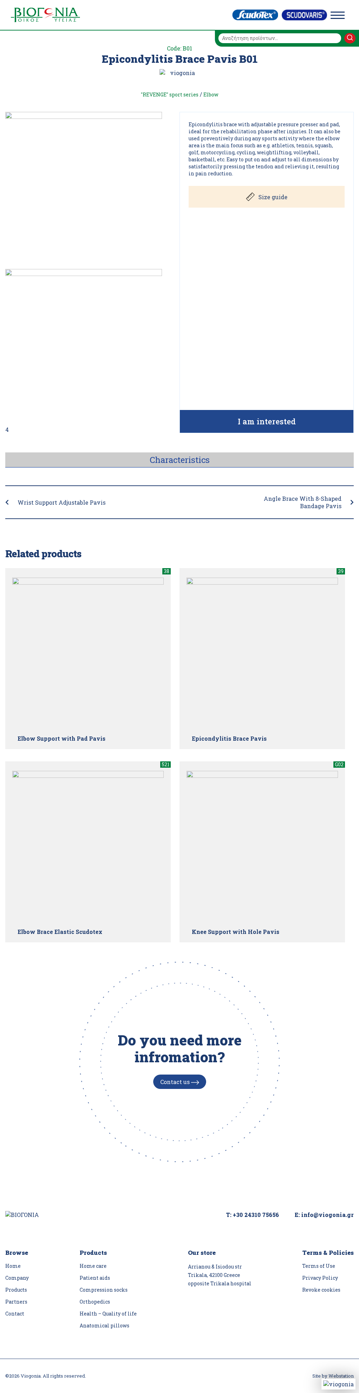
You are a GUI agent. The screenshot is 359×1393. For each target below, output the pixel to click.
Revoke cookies (321, 1289)
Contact (14, 1313)
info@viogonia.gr (327, 1214)
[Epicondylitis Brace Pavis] (262, 653)
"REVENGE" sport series (169, 94)
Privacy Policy (320, 1277)
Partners (16, 1301)
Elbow (210, 94)
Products (16, 1289)
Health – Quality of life (108, 1313)
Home (13, 1266)
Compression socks (104, 1289)
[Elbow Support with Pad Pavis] (88, 653)
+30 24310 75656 (256, 1214)
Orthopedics (95, 1301)
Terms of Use (318, 1266)
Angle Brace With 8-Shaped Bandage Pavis (302, 502)
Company (17, 1277)
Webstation (341, 1376)
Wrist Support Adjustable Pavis (62, 502)
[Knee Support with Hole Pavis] (262, 846)
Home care (93, 1266)
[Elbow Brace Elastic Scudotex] (88, 846)
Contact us (175, 1081)
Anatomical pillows (104, 1325)
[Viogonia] (45, 15)
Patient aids (95, 1277)
